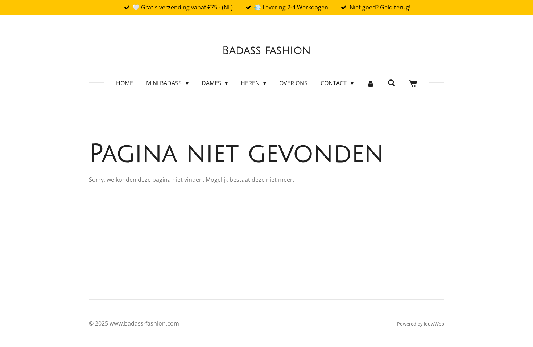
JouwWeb (434, 324)
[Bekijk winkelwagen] (412, 83)
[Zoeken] (391, 83)
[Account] (370, 83)
